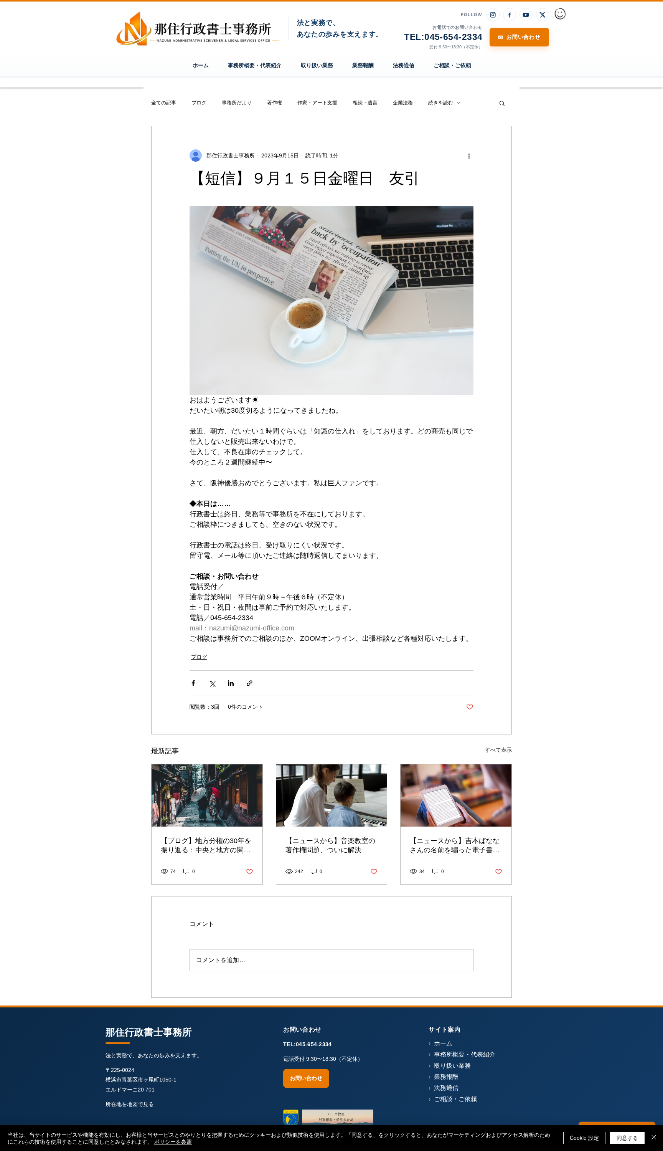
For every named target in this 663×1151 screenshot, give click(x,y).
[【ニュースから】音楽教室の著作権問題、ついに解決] (331, 795)
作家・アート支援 (317, 103)
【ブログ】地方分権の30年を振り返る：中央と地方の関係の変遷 (206, 846)
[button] (502, 103)
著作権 (274, 103)
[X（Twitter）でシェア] (212, 683)
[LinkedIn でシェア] (230, 683)
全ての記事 (163, 103)
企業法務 (403, 103)
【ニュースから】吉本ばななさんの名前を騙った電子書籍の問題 (455, 846)
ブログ (198, 103)
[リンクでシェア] (249, 683)
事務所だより (237, 103)
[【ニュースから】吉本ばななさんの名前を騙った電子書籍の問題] (456, 795)
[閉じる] (653, 1138)
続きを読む (440, 103)
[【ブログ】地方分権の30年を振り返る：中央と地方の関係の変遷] (207, 795)
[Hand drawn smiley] (560, 14)
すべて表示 (498, 750)
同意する (627, 1137)
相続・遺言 (365, 103)
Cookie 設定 (584, 1137)
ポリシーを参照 (173, 1141)
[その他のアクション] (468, 155)
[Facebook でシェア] (193, 683)
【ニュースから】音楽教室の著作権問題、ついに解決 (330, 845)
